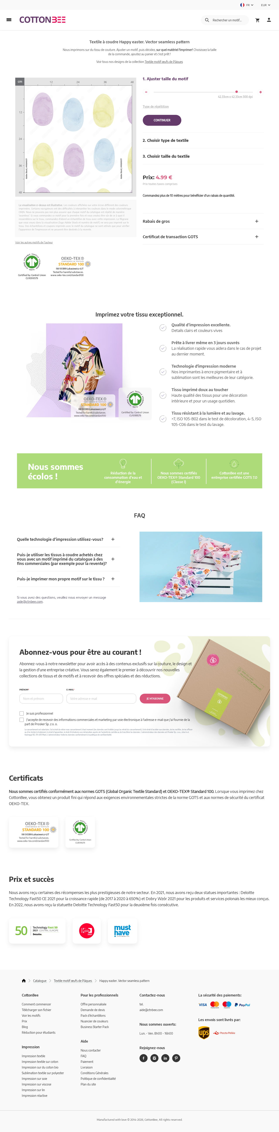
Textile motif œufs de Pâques (164, 62)
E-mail (69, 689)
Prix (24, 1021)
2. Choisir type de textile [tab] (166, 140)
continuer (162, 120)
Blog (25, 1027)
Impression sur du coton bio (40, 1067)
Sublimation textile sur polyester (43, 1073)
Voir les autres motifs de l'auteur (34, 242)
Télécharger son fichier (36, 1010)
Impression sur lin (33, 1090)
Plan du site (88, 1084)
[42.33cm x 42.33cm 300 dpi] (236, 91)
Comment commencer (36, 1004)
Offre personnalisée (93, 1004)
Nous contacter (91, 1050)
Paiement (87, 1061)
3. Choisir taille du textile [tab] (166, 156)
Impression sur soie (34, 1078)
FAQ (83, 1056)
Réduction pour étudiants (38, 1032)
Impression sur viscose (36, 1084)
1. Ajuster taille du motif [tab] (165, 78)
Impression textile (33, 1056)
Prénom (23, 689)
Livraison (87, 1067)
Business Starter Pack (95, 1027)
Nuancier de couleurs (94, 1021)
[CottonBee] (42, 20)
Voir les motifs (31, 1015)
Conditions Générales (94, 1073)
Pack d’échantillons (93, 1015)
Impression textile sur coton (40, 1061)
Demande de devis (93, 1010)
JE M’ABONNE (155, 698)
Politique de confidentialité (98, 1078)
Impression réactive (34, 1095)
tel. (141, 1004)
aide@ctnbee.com (30, 601)
